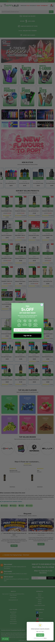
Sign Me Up (28, 336)
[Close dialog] (42, 305)
